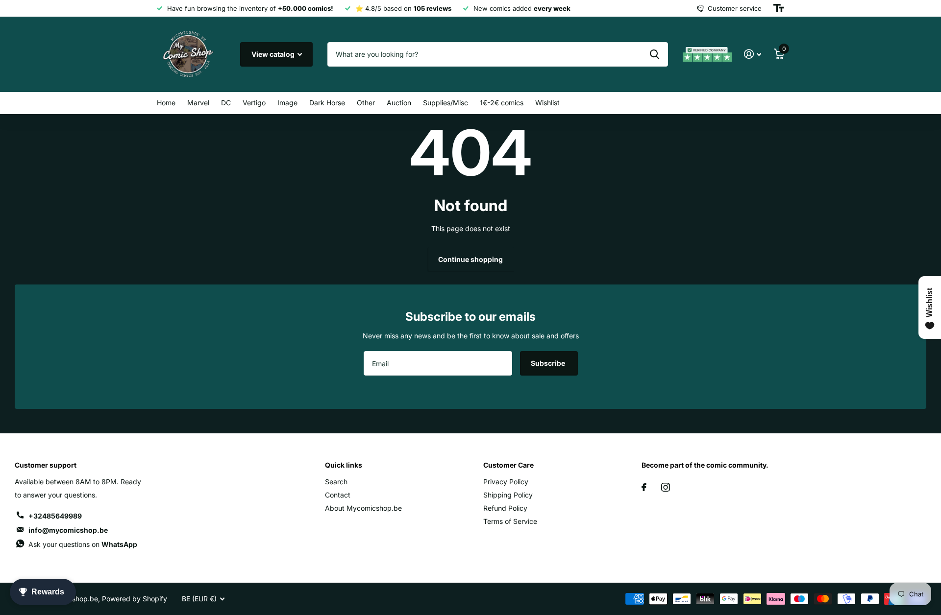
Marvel (198, 102)
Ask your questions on (82, 544)
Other (366, 102)
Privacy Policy (505, 481)
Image (287, 102)
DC (226, 102)
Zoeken (654, 54)
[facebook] (644, 487)
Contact (337, 495)
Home (166, 102)
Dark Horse (327, 102)
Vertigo (254, 102)
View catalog (273, 54)
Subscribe (549, 363)
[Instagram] (665, 487)
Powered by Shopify (134, 598)
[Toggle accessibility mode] (778, 8)
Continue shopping (470, 259)
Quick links (343, 465)
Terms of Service (510, 521)
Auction (399, 102)
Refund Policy (505, 508)
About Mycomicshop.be (363, 508)
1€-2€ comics (501, 102)
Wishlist (547, 102)
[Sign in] (752, 54)
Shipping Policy (508, 495)
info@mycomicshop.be (68, 530)
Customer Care (508, 465)
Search (336, 481)
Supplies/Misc (445, 102)
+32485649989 (55, 516)
